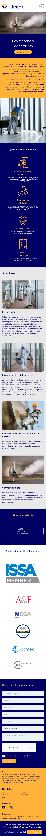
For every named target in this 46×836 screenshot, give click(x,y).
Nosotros (4, 792)
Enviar (9, 761)
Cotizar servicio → (23, 52)
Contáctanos (24, 795)
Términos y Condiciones (24, 756)
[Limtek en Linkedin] (6, 807)
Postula (4, 797)
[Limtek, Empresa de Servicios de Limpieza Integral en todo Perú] (13, 6)
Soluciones (5, 795)
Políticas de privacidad (16, 832)
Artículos (23, 792)
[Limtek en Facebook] (14, 807)
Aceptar (35, 832)
